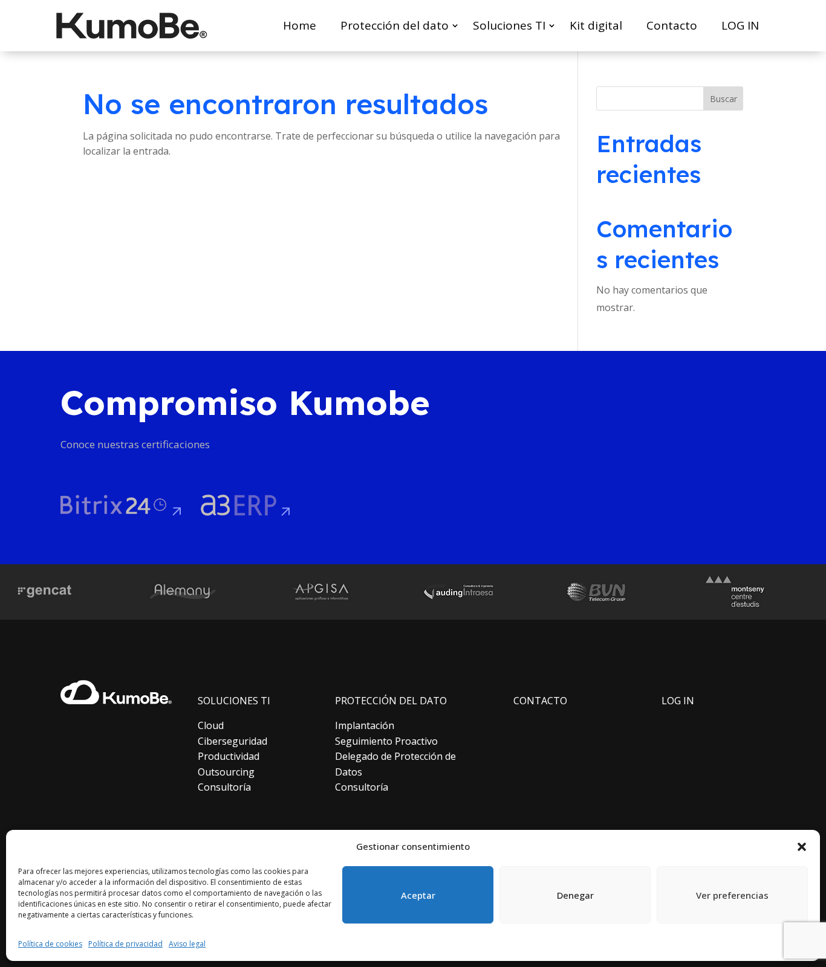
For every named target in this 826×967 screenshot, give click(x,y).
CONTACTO (540, 700)
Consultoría (224, 787)
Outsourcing (226, 772)
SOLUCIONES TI (234, 700)
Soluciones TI (509, 25)
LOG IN (740, 25)
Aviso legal (187, 944)
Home (299, 25)
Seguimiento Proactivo (386, 741)
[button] (802, 847)
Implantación (364, 725)
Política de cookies (50, 944)
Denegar (575, 895)
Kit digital (596, 25)
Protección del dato (394, 25)
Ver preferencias (732, 895)
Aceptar (418, 895)
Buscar (723, 98)
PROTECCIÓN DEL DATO (391, 700)
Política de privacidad (125, 944)
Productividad (228, 756)
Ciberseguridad (232, 741)
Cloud (211, 725)
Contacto (671, 25)
